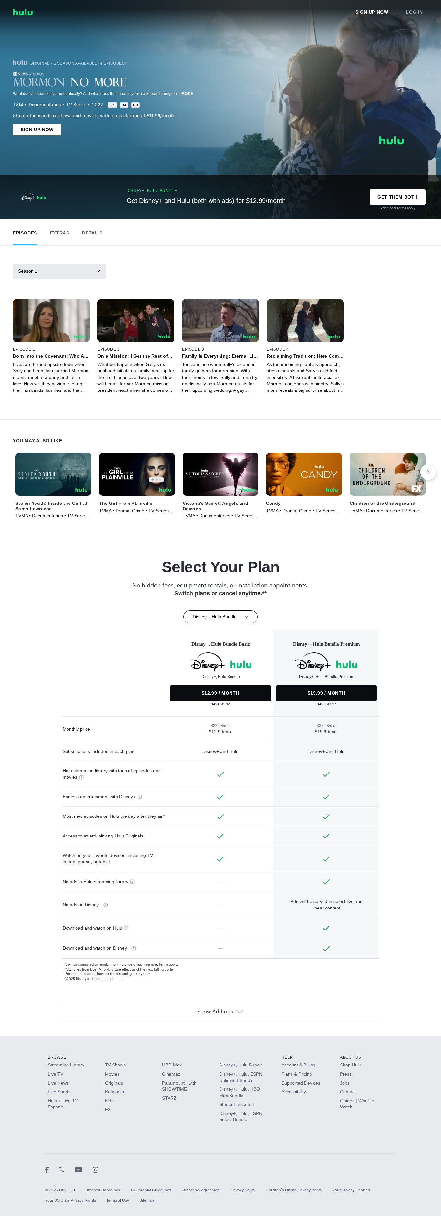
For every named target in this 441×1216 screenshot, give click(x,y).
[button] (25, 231)
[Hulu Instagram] (95, 1169)
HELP (287, 1057)
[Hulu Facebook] (52, 1169)
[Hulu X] (67, 1169)
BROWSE (57, 1057)
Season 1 (27, 271)
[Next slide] (428, 472)
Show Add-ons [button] (215, 1011)
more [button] (187, 93)
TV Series (77, 105)
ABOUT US (350, 1057)
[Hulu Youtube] (84, 1169)
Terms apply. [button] (168, 964)
